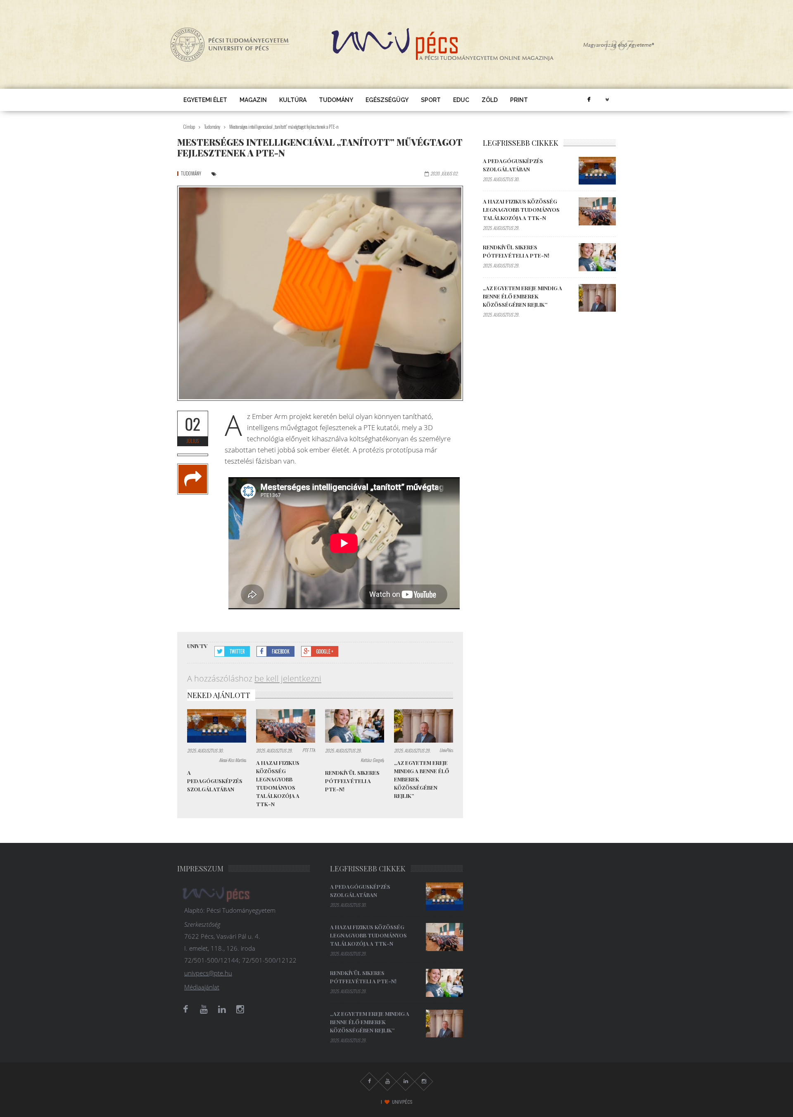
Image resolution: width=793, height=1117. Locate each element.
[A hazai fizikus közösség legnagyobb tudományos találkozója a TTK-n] (285, 726)
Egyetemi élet (205, 100)
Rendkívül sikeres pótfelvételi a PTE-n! (352, 781)
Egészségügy (387, 100)
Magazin (253, 100)
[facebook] (588, 100)
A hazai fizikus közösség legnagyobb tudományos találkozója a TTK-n (521, 209)
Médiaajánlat (201, 987)
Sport (431, 100)
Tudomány (336, 100)
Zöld (490, 100)
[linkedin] (222, 1009)
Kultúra (292, 100)
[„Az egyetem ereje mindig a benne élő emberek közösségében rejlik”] (423, 726)
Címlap (189, 126)
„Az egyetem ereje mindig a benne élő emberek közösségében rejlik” (522, 296)
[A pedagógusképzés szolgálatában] (216, 726)
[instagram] (240, 1009)
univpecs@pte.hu (208, 973)
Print (519, 100)
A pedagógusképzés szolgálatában (214, 781)
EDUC (461, 100)
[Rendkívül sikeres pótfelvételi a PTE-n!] (354, 726)
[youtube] (203, 1009)
